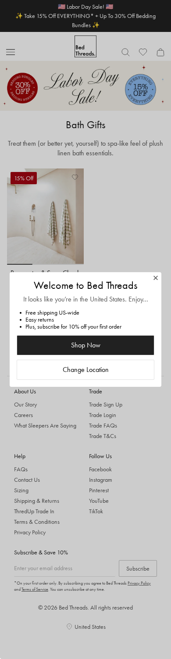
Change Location (86, 369)
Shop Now (85, 345)
